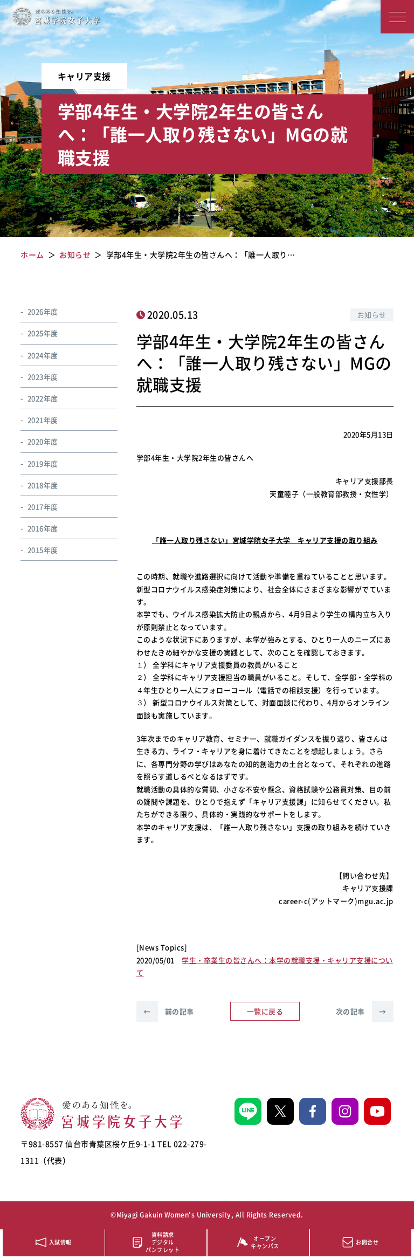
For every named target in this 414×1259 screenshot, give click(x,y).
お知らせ (372, 314)
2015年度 (42, 550)
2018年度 (42, 485)
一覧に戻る (265, 1011)
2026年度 (42, 311)
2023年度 (42, 376)
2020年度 (42, 441)
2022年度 (42, 398)
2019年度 (42, 463)
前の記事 (168, 1011)
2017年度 (42, 506)
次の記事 (361, 1011)
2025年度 (42, 333)
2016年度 (42, 528)
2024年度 (42, 355)
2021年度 (42, 420)
